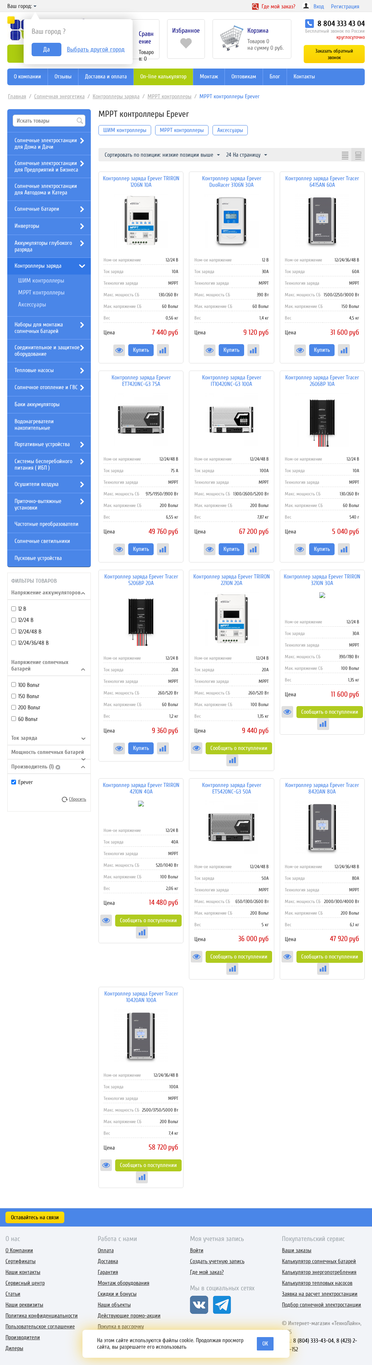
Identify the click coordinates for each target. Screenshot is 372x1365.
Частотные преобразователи (46, 524)
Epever (25, 782)
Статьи (12, 1294)
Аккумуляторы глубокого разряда (43, 246)
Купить (141, 350)
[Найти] (80, 121)
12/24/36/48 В (33, 643)
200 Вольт (29, 707)
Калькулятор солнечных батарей (319, 1261)
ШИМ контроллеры (41, 280)
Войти (196, 1250)
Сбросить (77, 799)
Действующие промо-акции (129, 1315)
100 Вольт (29, 685)
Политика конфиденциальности (41, 1315)
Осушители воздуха (36, 484)
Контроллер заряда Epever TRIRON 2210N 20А (231, 579)
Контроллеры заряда (116, 96)
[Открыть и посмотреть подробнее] (119, 350)
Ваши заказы (296, 1250)
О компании (27, 76)
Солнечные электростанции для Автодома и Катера (46, 189)
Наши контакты (22, 1272)
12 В (22, 609)
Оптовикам (243, 76)
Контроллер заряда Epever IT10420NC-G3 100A (231, 380)
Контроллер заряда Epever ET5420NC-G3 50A (231, 788)
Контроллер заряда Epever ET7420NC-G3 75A (141, 380)
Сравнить (163, 350)
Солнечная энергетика (59, 96)
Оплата (106, 1250)
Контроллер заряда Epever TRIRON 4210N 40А (141, 788)
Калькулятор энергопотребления (319, 1272)
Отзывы (63, 76)
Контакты (304, 76)
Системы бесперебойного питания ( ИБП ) (43, 464)
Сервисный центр (25, 1283)
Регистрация (345, 6)
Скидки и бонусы (117, 1294)
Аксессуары (32, 304)
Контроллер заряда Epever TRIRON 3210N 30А (322, 579)
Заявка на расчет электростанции (319, 1294)
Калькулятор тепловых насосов (317, 1283)
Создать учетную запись (217, 1261)
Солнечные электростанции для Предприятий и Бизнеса (46, 166)
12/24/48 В (29, 631)
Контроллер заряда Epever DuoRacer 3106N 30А (231, 181)
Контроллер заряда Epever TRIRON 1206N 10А (141, 181)
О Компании (19, 1250)
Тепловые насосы (34, 370)
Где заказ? (277, 6)
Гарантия (108, 1272)
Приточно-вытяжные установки (38, 504)
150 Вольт (28, 696)
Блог (275, 76)
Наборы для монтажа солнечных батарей (39, 327)
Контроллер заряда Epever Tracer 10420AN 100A (141, 996)
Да (46, 49)
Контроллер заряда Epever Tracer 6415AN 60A (322, 181)
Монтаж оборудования (123, 1283)
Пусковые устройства (38, 558)
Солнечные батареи (37, 209)
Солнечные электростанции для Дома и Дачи (46, 143)
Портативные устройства (42, 444)
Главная (17, 96)
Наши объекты (114, 1305)
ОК (265, 1343)
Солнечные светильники (42, 541)
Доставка (108, 1261)
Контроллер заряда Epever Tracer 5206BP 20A (141, 579)
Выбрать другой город (96, 49)
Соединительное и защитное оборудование (47, 350)
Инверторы (27, 226)
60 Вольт (28, 719)
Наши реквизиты (24, 1305)
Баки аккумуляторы (37, 404)
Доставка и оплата (106, 76)
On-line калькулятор (163, 76)
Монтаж (209, 76)
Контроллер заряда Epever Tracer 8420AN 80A (322, 788)
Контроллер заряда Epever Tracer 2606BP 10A (322, 380)
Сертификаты (20, 1261)
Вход (319, 6)
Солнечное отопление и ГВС (46, 387)
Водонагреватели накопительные (34, 424)
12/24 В (25, 620)
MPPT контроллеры (169, 96)
